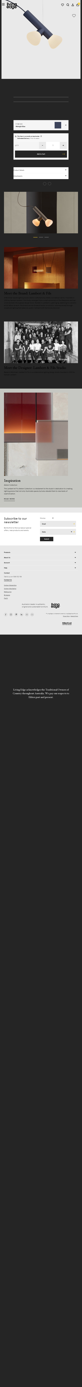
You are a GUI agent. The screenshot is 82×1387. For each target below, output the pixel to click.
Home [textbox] (42, 518)
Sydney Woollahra (10, 589)
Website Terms (74, 616)
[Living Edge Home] (12, 5)
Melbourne (7, 592)
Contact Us (8, 580)
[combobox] (47, 518)
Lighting (16, 84)
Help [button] (5, 568)
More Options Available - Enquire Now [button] (25, 163)
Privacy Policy (66, 616)
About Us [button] (7, 558)
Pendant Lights (25, 84)
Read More (9, 313)
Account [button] (7, 563)
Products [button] (7, 552)
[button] (41, 125)
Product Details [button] (19, 170)
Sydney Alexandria (10, 585)
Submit (46, 539)
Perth (6, 598)
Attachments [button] (18, 176)
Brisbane (7, 595)
